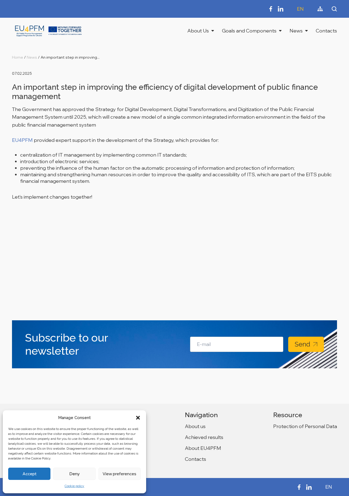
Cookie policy (74, 486)
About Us (198, 31)
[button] (138, 417)
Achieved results (204, 437)
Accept (29, 473)
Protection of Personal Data (305, 426)
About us (195, 426)
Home (17, 57)
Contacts (326, 31)
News (296, 31)
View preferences (119, 473)
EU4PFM (22, 140)
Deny (74, 473)
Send (302, 344)
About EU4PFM (203, 448)
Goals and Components (249, 31)
